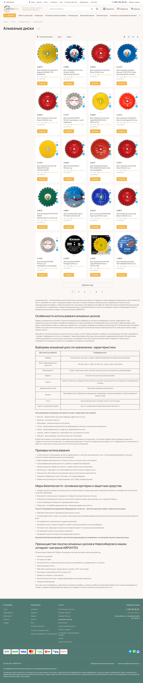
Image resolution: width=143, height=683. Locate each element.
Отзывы (6, 623)
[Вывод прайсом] (138, 37)
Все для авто (62, 623)
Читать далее (25, 676)
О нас (5, 609)
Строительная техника (66, 609)
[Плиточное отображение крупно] (124, 37)
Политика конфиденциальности (128, 663)
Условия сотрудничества (40, 630)
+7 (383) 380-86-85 (119, 2)
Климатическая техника (66, 626)
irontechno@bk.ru (134, 613)
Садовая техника (64, 616)
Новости (6, 619)
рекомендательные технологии (45, 669)
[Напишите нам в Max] (138, 651)
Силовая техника (64, 613)
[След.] (102, 291)
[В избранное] (57, 47)
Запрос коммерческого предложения (44, 634)
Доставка (34, 609)
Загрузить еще (87, 285)
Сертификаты (8, 613)
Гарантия (34, 613)
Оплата (33, 619)
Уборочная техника (65, 642)
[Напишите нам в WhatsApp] (134, 651)
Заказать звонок (134, 2)
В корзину (42, 83)
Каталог (61, 605)
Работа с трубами (64, 629)
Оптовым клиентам (37, 626)
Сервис (33, 616)
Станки (60, 638)
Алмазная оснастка (65, 619)
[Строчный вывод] (133, 37)
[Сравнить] (57, 56)
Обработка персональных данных (102, 663)
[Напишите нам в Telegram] (130, 651)
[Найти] (97, 9)
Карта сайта (7, 616)
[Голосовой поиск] (92, 9)
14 (96, 292)
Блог (32, 623)
